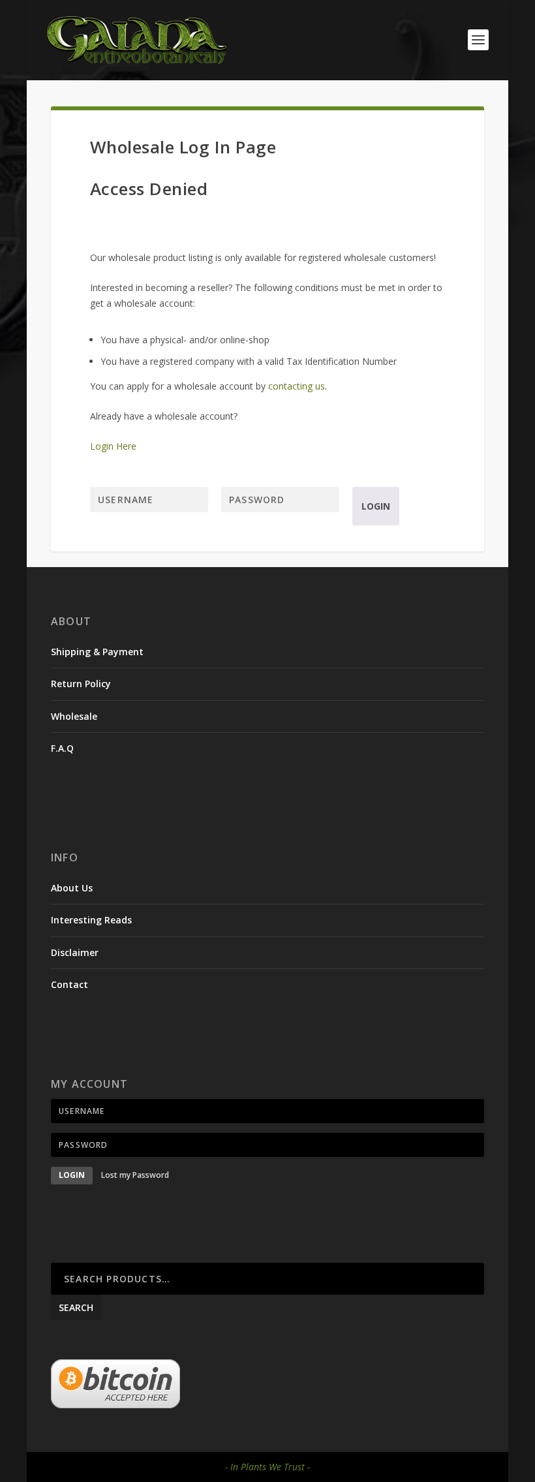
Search (76, 1307)
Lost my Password (135, 1175)
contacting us (296, 386)
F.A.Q (62, 748)
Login (375, 506)
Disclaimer (75, 952)
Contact (69, 984)
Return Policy (81, 683)
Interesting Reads (91, 920)
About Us (72, 888)
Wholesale (74, 716)
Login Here (113, 446)
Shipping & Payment (97, 651)
